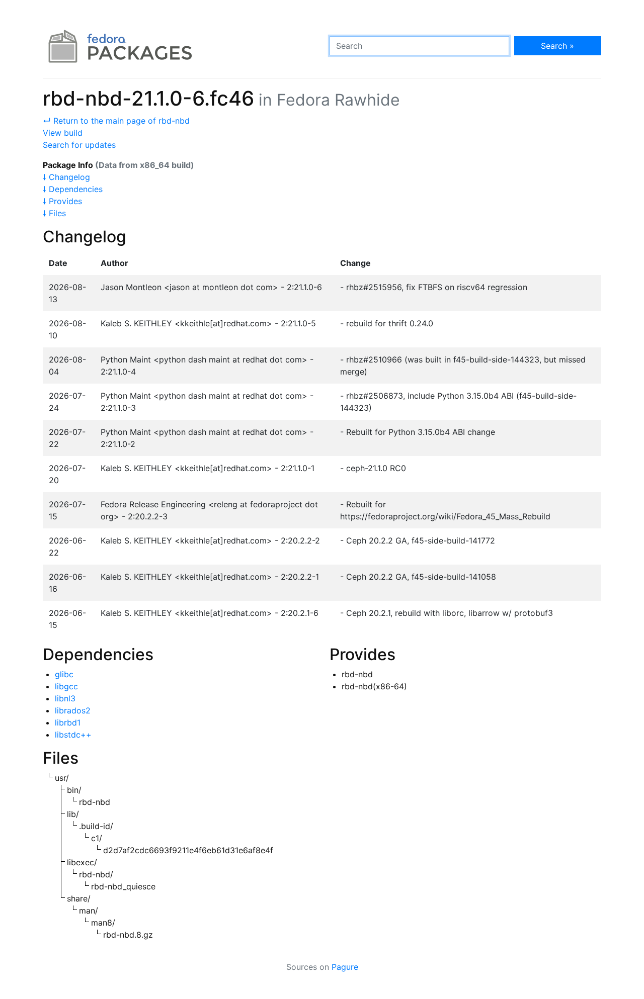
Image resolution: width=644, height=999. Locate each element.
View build (63, 133)
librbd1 (67, 722)
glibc (64, 674)
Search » (557, 46)
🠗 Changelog (66, 177)
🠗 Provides (62, 201)
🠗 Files (54, 213)
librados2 (73, 710)
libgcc (66, 686)
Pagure (345, 967)
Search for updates (79, 145)
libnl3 (65, 698)
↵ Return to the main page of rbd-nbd (116, 121)
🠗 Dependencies (73, 189)
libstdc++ (73, 735)
